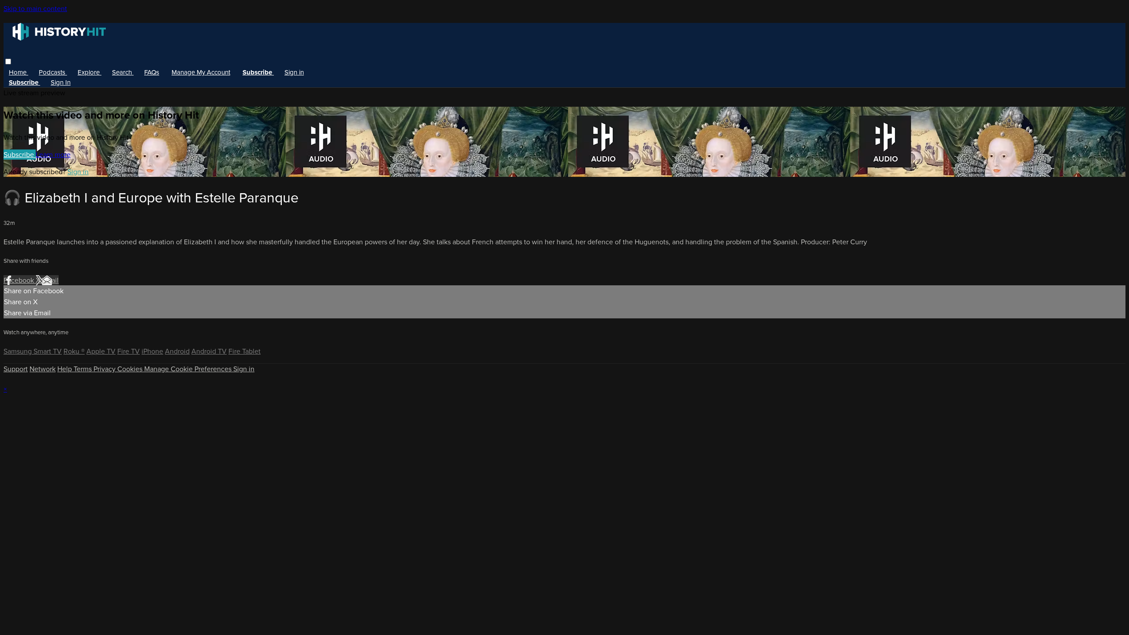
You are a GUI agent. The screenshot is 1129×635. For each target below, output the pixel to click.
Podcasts (53, 72)
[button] (8, 61)
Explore (89, 72)
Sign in (294, 72)
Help (65, 369)
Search (123, 72)
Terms (83, 369)
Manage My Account (201, 72)
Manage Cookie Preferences (188, 369)
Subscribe (20, 154)
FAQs (151, 72)
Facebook (20, 280)
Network (43, 369)
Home (18, 72)
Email (50, 280)
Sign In (61, 82)
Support (16, 369)
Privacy (105, 369)
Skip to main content (35, 9)
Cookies (130, 369)
